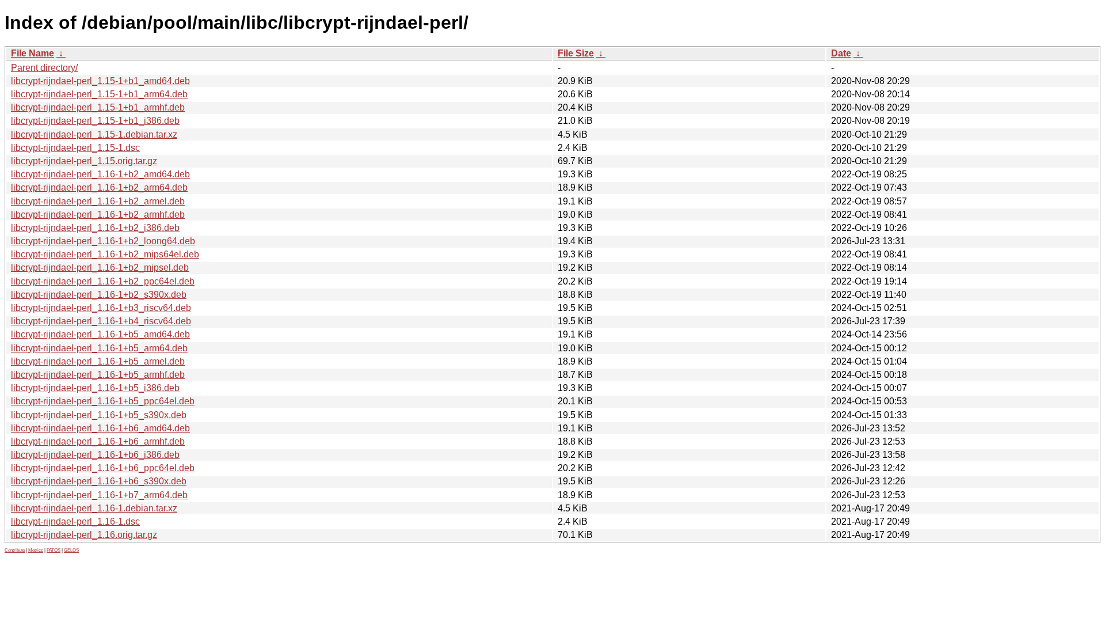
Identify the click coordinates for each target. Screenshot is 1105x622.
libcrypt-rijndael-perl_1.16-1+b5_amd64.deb (100, 334)
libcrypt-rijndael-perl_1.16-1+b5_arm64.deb (99, 348)
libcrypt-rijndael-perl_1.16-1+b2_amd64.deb (100, 174)
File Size (576, 53)
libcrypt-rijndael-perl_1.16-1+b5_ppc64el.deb (103, 401)
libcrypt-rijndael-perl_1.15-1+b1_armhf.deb (98, 107)
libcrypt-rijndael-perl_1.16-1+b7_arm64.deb (99, 495)
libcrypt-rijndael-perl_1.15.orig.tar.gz (84, 161)
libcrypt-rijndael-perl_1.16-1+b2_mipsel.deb (100, 267)
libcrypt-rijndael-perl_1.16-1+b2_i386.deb (95, 228)
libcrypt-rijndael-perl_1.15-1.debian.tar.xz (94, 134)
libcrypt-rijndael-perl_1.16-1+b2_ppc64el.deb (103, 281)
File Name (32, 53)
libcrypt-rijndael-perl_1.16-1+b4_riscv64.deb (101, 321)
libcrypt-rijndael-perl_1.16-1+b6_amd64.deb (100, 428)
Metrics (35, 550)
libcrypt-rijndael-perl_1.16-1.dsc (75, 521)
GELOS (71, 550)
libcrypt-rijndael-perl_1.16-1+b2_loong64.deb (103, 241)
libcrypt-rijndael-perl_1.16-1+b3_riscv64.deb (101, 308)
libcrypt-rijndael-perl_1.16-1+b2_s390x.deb (98, 294)
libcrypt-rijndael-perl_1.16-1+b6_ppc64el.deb (103, 468)
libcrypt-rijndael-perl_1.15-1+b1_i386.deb (95, 121)
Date (841, 53)
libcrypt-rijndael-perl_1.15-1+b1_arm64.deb (99, 94)
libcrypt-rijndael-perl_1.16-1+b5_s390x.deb (98, 415)
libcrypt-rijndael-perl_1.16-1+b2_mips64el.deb (105, 254)
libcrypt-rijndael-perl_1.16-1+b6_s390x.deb (98, 481)
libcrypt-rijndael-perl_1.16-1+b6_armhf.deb (98, 441)
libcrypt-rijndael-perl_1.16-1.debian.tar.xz (94, 508)
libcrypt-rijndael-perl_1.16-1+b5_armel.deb (98, 361)
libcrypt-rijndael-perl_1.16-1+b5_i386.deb (95, 388)
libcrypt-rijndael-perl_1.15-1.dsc (75, 148)
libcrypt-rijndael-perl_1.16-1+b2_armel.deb (98, 201)
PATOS (53, 550)
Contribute (15, 550)
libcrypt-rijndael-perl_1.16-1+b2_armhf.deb (98, 214)
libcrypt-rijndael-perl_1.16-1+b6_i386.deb (95, 455)
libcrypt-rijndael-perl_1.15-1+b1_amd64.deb (100, 81)
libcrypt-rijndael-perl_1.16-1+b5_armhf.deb (98, 375)
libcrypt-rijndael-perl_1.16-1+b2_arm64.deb (99, 187)
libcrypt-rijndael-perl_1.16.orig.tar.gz (84, 535)
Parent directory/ (44, 68)
